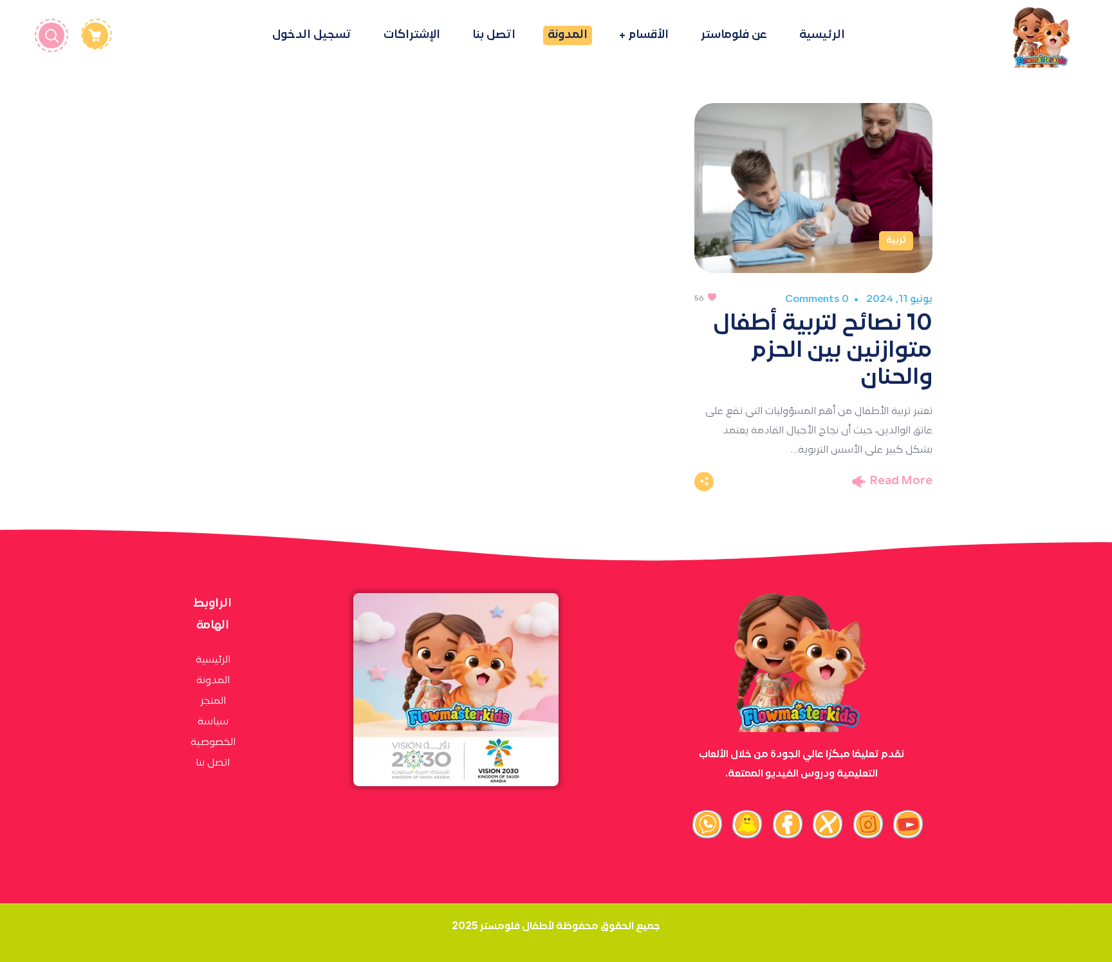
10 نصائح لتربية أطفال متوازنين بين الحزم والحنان (822, 351)
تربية (896, 240)
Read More (901, 481)
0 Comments (816, 299)
